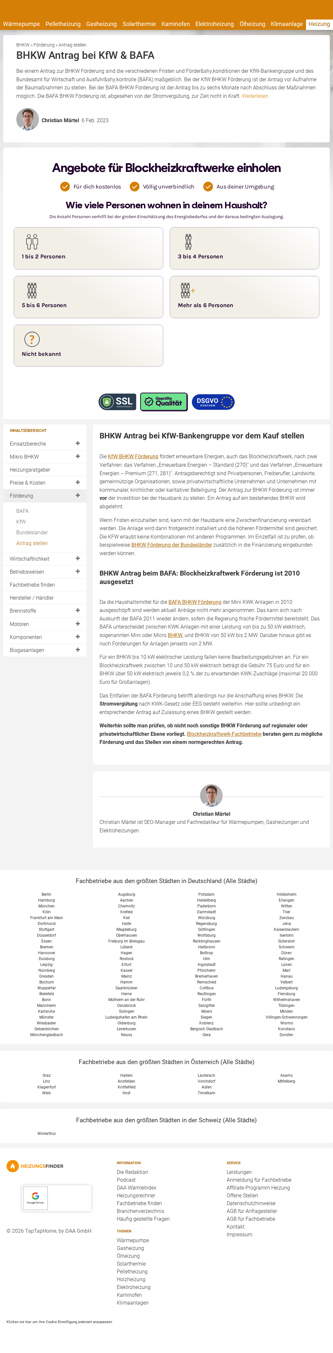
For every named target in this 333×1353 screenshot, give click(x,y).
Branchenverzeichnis (140, 1211)
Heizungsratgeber (30, 470)
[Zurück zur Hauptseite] (56, 1166)
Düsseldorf (46, 935)
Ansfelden (126, 1081)
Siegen (206, 1017)
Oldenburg (126, 1023)
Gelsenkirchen (46, 1029)
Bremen (46, 947)
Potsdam (206, 894)
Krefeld (126, 912)
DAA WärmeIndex (136, 1188)
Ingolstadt (207, 964)
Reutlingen (206, 994)
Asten (207, 1087)
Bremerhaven (206, 976)
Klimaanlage (287, 23)
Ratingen (286, 958)
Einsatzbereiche (28, 444)
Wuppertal (46, 988)
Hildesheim (287, 894)
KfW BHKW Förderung (133, 456)
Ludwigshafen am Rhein (126, 1017)
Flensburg (286, 994)
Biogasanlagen (27, 650)
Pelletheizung (63, 23)
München (46, 906)
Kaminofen (176, 23)
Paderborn (206, 906)
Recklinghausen (206, 941)
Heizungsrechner (136, 1195)
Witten (286, 906)
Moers (206, 1011)
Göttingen (206, 929)
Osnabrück (126, 1005)
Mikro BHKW (24, 457)
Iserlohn (287, 935)
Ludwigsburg (286, 988)
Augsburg (126, 894)
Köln (47, 912)
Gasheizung (101, 23)
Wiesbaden (46, 1023)
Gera (207, 1035)
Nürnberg (46, 970)
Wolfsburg (206, 935)
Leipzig (46, 964)
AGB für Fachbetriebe (251, 1219)
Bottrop (206, 953)
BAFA (22, 511)
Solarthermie (139, 23)
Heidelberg (206, 900)
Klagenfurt (46, 1087)
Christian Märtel (211, 814)
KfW (21, 522)
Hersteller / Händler (32, 598)
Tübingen (286, 1005)
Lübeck (126, 947)
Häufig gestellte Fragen (143, 1219)
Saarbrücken (126, 988)
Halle (126, 923)
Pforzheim (206, 970)
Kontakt (236, 1227)
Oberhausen (126, 935)
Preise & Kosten (28, 483)
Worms (286, 1023)
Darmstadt (206, 912)
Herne (126, 994)
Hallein (126, 1075)
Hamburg (46, 900)
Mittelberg (286, 1081)
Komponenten (26, 637)
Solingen (126, 1011)
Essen (46, 941)
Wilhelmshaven (286, 999)
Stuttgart (46, 929)
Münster (46, 1017)
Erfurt (126, 964)
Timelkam (206, 1093)
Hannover (46, 953)
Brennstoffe (23, 611)
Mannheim (46, 1005)
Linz (46, 1081)
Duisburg (47, 958)
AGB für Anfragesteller (252, 1211)
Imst (126, 1093)
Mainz (126, 976)
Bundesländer (32, 532)
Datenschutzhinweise (251, 1203)
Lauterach (206, 1075)
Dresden (46, 976)
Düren (286, 953)
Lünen (286, 964)
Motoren (19, 624)
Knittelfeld (127, 1087)
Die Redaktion (132, 1172)
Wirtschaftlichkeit (29, 559)
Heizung (319, 23)
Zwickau (286, 918)
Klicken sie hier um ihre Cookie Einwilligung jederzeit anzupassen (59, 1322)
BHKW (175, 635)
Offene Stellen (242, 1195)
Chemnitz (126, 906)
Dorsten (286, 1035)
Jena (286, 923)
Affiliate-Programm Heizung (258, 1188)
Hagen (126, 953)
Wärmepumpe (21, 23)
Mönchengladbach (46, 1035)
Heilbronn (206, 947)
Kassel (126, 970)
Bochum (46, 982)
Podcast (126, 1180)
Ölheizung (252, 23)
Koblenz (206, 1023)
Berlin (46, 894)
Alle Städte (240, 881)
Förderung (21, 496)
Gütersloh (286, 941)
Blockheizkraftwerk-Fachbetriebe (224, 734)
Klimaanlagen (133, 1303)
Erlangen (286, 900)
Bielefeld (46, 994)
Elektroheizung (214, 23)
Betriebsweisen (27, 572)
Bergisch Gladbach (206, 1029)
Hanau (287, 976)
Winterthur (46, 1133)
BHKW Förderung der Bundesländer (171, 545)
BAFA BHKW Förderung (194, 602)
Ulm (206, 958)
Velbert (286, 982)
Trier (286, 912)
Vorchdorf (206, 1081)
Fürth (206, 999)
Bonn (46, 999)
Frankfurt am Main (46, 918)
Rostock (127, 958)
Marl (286, 970)
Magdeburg (126, 929)
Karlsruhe (46, 1011)
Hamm (126, 982)
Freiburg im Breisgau (126, 941)
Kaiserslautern (286, 929)
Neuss (126, 1035)
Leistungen (239, 1172)
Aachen (126, 900)
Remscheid (206, 982)
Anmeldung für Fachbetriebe (259, 1180)
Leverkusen (126, 1029)
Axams (286, 1075)
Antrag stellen (32, 543)
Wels (46, 1093)
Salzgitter (206, 1005)
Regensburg (206, 923)
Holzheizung (131, 1279)
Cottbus (207, 988)
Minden (286, 1011)
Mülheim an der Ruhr (126, 999)
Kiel (126, 918)
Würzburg (206, 918)
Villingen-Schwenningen (287, 1017)
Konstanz (286, 1029)
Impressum (239, 1234)
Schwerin (287, 947)
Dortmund (47, 923)
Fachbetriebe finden (32, 585)
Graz (47, 1075)
